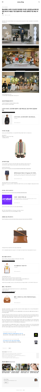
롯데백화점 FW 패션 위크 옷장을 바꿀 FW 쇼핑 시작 (13, 333)
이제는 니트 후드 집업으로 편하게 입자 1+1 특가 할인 (12, 342)
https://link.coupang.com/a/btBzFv (8, 261)
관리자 (24, 390)
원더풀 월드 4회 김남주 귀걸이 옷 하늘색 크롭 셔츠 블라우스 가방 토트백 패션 (11, 353)
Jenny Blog (20, 2)
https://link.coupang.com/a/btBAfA (8, 292)
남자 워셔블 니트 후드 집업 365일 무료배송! (11, 340)
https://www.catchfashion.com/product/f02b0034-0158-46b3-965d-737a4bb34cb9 (16, 168)
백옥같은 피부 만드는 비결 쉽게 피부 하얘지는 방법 (8, 356)
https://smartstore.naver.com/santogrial (10, 339)
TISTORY (21, 390)
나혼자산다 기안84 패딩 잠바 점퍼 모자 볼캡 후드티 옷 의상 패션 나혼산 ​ (11, 354)
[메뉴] (3, 2)
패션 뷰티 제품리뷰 (4, 351)
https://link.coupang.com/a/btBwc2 (8, 112)
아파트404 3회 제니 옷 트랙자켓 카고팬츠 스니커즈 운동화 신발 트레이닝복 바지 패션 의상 (13, 355)
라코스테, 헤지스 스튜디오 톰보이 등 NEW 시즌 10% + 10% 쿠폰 (14, 334)
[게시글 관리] (6, 348)
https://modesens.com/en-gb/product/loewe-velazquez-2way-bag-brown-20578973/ (17, 219)
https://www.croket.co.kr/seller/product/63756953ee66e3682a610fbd (14, 192)
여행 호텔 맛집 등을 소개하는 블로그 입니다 (10, 380)
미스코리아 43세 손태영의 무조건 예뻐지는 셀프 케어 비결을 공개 (10, 357)
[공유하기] (5, 348)
